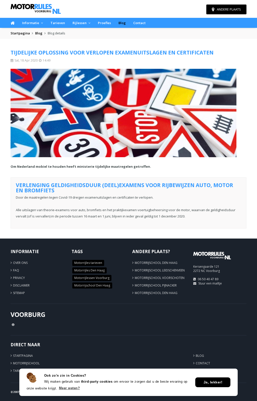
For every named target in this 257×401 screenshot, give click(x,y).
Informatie (30, 23)
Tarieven (57, 23)
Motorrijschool (26, 363)
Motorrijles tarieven (88, 263)
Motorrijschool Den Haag (92, 285)
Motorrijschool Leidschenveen (160, 270)
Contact (139, 23)
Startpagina (20, 33)
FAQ (16, 270)
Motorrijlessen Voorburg (91, 278)
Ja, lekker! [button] (213, 382)
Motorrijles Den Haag (89, 270)
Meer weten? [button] (69, 388)
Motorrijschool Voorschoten (159, 278)
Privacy (19, 278)
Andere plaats (229, 9)
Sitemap (19, 293)
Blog (122, 23)
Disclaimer (21, 285)
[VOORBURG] (212, 261)
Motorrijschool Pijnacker (156, 285)
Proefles (104, 23)
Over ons (20, 263)
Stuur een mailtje (210, 283)
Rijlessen (80, 23)
